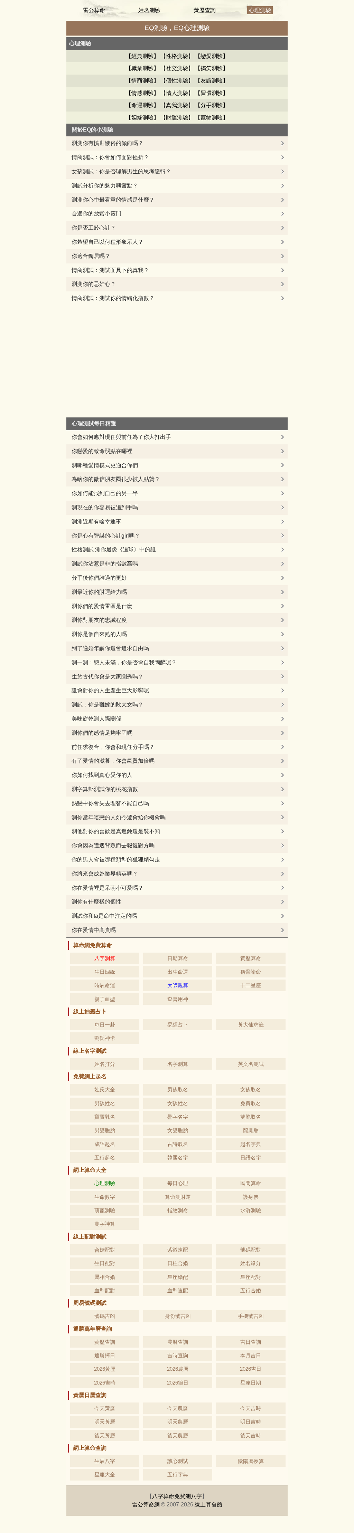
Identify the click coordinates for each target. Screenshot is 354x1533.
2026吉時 (104, 1383)
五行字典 (177, 1474)
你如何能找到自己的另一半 (105, 493)
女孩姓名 (177, 1103)
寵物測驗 (212, 117)
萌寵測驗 (104, 1210)
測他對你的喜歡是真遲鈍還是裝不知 (116, 831)
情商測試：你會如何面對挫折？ (110, 157)
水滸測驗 (250, 1210)
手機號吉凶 (251, 1316)
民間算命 (250, 1183)
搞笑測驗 (212, 68)
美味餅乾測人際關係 (96, 719)
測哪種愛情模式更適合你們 (105, 465)
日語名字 (250, 1157)
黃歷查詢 (205, 10)
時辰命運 (104, 985)
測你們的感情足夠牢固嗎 (102, 733)
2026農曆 (177, 1369)
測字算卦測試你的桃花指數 (105, 789)
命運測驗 (142, 105)
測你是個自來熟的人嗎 (99, 634)
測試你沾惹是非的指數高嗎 (105, 564)
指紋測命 (177, 1210)
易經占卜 (177, 1025)
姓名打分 (104, 1064)
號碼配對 (250, 1250)
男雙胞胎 (104, 1130)
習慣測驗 (212, 93)
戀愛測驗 (212, 56)
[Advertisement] (177, 357)
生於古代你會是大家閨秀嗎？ (107, 676)
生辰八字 (104, 1461)
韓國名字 (177, 1157)
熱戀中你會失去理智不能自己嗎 (110, 803)
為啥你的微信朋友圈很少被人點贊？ (116, 479)
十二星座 (250, 985)
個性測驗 (177, 81)
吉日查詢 (250, 1342)
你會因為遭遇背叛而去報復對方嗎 (113, 845)
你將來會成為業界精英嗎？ (105, 874)
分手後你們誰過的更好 (99, 578)
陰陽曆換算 (251, 1461)
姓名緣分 (250, 1263)
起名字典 (250, 1144)
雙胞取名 (250, 1117)
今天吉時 (250, 1408)
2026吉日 (250, 1369)
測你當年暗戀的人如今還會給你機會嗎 (119, 817)
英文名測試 (251, 1064)
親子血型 (104, 999)
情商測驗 (142, 81)
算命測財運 (178, 1197)
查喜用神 (177, 999)
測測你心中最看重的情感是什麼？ (113, 200)
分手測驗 (212, 105)
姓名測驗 (149, 10)
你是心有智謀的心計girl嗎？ (106, 536)
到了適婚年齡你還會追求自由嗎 (110, 648)
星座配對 (250, 1277)
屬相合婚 (104, 1277)
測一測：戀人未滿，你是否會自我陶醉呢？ (124, 662)
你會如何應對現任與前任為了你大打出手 (121, 437)
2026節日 (177, 1383)
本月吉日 (250, 1355)
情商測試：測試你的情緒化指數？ (113, 298)
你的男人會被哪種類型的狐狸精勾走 (116, 859)
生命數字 (104, 1197)
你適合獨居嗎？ (91, 256)
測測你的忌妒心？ (94, 284)
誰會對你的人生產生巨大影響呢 (110, 690)
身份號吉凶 (178, 1316)
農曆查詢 (177, 1342)
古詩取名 (177, 1144)
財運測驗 (177, 117)
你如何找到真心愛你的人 (102, 775)
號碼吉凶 (104, 1316)
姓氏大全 (104, 1089)
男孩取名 (177, 1089)
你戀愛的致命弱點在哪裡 (102, 451)
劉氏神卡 (104, 1038)
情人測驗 (177, 93)
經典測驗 (142, 56)
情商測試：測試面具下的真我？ (110, 270)
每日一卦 (104, 1025)
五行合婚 (250, 1290)
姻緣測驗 (142, 117)
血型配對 (104, 1290)
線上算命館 (208, 1504)
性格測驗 (177, 56)
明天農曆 (177, 1422)
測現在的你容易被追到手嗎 (105, 507)
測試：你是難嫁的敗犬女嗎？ (107, 704)
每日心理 (177, 1183)
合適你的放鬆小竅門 (96, 213)
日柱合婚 (177, 1263)
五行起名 (104, 1157)
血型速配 (177, 1290)
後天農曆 (177, 1435)
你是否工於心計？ (94, 228)
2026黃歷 (104, 1369)
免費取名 (250, 1103)
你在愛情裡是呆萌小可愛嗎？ (107, 888)
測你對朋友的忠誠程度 (99, 620)
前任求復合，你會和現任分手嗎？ (113, 747)
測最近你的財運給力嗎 (99, 592)
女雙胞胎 (177, 1130)
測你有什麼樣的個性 (96, 902)
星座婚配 (177, 1277)
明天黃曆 (104, 1422)
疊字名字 (177, 1117)
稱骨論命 (250, 972)
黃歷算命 (250, 958)
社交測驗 (177, 68)
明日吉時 (250, 1422)
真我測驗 (177, 105)
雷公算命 (94, 10)
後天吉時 (250, 1435)
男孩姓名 (104, 1103)
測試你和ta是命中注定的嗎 (104, 916)
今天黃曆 (104, 1408)
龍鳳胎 (251, 1130)
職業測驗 (142, 68)
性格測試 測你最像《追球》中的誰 (114, 549)
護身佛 (251, 1197)
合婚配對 (104, 1250)
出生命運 (177, 972)
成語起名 (104, 1144)
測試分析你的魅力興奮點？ (105, 186)
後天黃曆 (104, 1435)
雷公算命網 (146, 1504)
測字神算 (104, 1224)
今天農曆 (177, 1408)
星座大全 (104, 1474)
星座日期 (250, 1383)
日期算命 (177, 958)
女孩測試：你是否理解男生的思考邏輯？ (121, 171)
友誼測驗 (212, 81)
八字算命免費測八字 (177, 1496)
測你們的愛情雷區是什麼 (102, 606)
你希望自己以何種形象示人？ (107, 242)
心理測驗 (260, 10)
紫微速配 (177, 1250)
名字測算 (177, 1064)
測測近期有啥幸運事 (96, 521)
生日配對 (104, 1263)
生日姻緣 (104, 972)
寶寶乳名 (104, 1117)
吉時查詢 (177, 1355)
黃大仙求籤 (251, 1025)
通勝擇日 (104, 1355)
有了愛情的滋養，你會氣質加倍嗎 (113, 761)
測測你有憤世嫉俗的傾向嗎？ (107, 143)
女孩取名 (250, 1089)
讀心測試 (177, 1461)
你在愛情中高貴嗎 (94, 930)
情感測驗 (142, 93)
